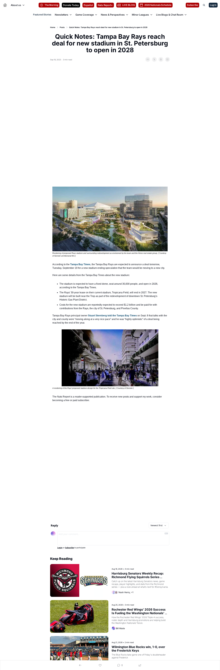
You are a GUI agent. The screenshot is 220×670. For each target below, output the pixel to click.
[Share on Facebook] (147, 59)
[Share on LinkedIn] (167, 59)
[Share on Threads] (160, 59)
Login (59, 548)
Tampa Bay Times (80, 264)
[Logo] (5, 5)
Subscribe (69, 548)
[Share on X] (154, 59)
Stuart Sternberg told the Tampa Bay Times (112, 315)
